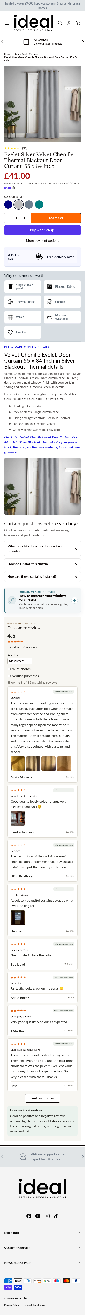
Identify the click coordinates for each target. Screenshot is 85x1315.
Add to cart (56, 218)
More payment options (42, 240)
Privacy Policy (11, 1304)
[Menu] (6, 23)
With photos (21, 669)
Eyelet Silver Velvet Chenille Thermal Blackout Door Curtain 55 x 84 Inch (41, 59)
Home (7, 54)
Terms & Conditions (34, 1304)
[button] (78, 23)
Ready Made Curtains (26, 54)
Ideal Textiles (20, 1298)
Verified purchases (25, 676)
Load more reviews (42, 1098)
